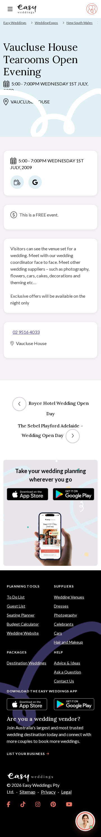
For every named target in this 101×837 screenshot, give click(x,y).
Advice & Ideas (67, 663)
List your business (26, 754)
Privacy (48, 791)
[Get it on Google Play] (73, 494)
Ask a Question (67, 672)
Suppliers (64, 586)
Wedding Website (23, 633)
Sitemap (27, 791)
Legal (66, 791)
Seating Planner (21, 615)
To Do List (16, 597)
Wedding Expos (46, 23)
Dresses (61, 606)
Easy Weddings (14, 23)
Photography (65, 615)
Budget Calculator (23, 624)
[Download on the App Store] (27, 494)
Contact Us (64, 681)
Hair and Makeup (68, 642)
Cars (58, 633)
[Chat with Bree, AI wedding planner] (85, 821)
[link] (8, 804)
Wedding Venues (69, 597)
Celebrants (64, 624)
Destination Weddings (26, 663)
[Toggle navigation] (10, 9)
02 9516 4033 (26, 332)
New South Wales (79, 23)
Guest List (16, 606)
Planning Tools (23, 586)
